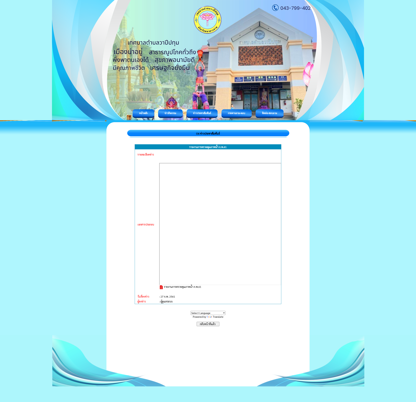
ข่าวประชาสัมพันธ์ (202, 113)
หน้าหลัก (143, 113)
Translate (218, 316)
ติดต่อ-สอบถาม (269, 113)
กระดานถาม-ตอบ (236, 113)
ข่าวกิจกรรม (170, 113)
